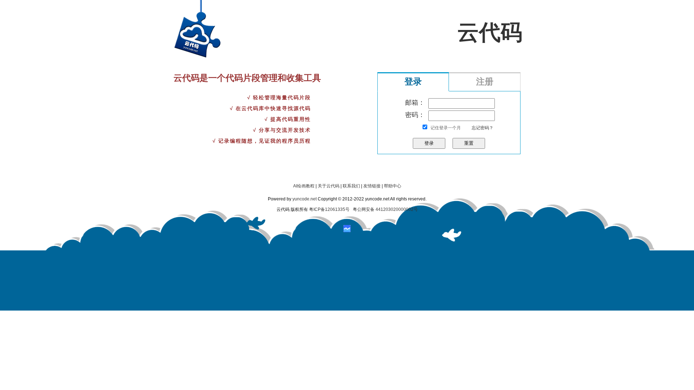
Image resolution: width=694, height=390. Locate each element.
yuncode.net (304, 199)
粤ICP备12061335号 (329, 209)
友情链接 (372, 185)
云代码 (489, 32)
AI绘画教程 (303, 185)
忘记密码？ (482, 127)
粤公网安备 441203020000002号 (385, 209)
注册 (484, 81)
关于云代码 (328, 185)
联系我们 (351, 185)
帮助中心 (392, 185)
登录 (413, 81)
